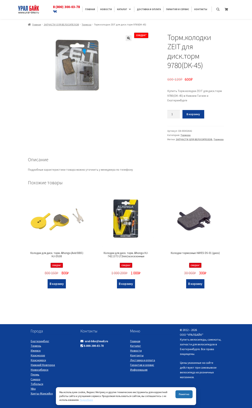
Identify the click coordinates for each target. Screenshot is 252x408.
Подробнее (86, 400)
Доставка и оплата (142, 360)
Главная (36, 24)
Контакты (137, 355)
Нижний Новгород (43, 365)
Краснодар (38, 355)
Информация (138, 370)
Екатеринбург (40, 341)
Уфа (33, 388)
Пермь (35, 374)
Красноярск (38, 360)
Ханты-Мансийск (42, 393)
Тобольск (37, 384)
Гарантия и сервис (142, 365)
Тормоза (86, 24)
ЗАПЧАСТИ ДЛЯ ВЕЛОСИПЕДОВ (61, 24)
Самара (35, 379)
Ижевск (36, 350)
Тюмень (36, 346)
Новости (136, 350)
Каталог (135, 346)
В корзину (193, 114)
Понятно (184, 394)
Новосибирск (39, 370)
